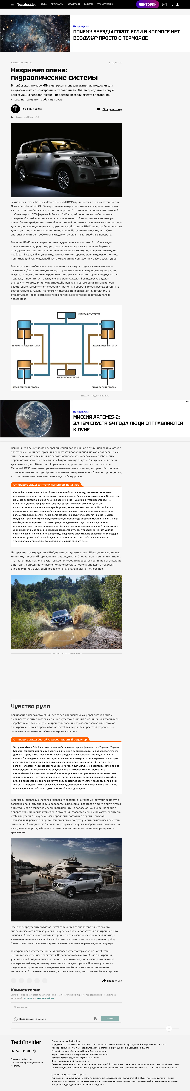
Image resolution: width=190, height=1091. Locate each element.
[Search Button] (171, 4)
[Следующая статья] (95, 1029)
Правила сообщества (21, 1059)
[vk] (17, 1051)
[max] (34, 1051)
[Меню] (12, 4)
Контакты (15, 1066)
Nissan (30, 117)
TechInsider (26, 4)
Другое (28, 63)
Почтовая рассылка (164, 4)
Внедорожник (21, 117)
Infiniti (37, 117)
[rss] (12, 1051)
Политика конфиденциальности (27, 1062)
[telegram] (23, 1051)
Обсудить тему (112, 109)
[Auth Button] (177, 4)
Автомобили (17, 63)
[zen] (28, 1051)
